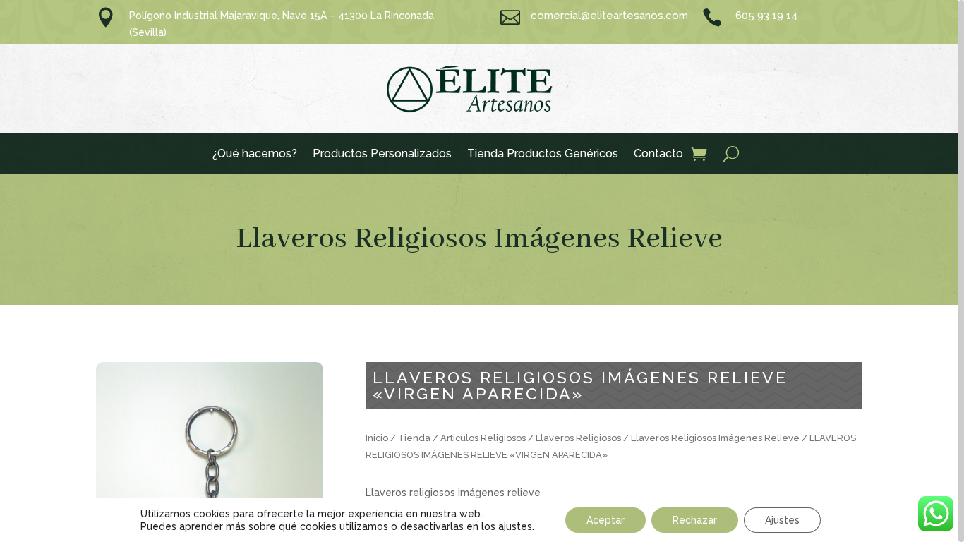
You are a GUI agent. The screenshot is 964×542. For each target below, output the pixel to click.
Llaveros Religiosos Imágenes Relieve (479, 239)
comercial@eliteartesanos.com (609, 15)
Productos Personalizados (382, 154)
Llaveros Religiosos (578, 438)
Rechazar (695, 520)
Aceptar (605, 520)
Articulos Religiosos (483, 438)
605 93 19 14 (766, 15)
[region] (482, 271)
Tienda (414, 438)
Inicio (377, 438)
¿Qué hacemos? (254, 154)
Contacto (658, 154)
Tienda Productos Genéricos (542, 154)
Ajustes (782, 520)
